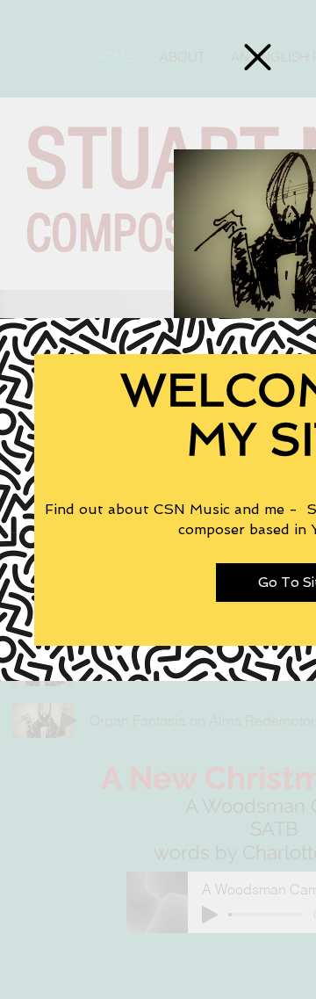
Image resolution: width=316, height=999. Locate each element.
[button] (257, 57)
